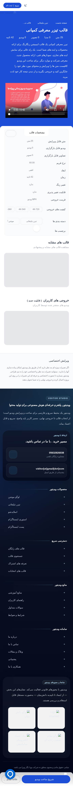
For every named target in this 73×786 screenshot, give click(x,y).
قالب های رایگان (16, 548)
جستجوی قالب (15, 556)
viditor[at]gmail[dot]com (50, 468)
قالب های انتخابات (17, 571)
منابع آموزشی (15, 592)
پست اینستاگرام (16, 526)
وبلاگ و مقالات (15, 651)
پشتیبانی (12, 659)
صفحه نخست (61, 23)
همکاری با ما (14, 666)
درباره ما (12, 636)
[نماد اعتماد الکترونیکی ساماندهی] (21, 742)
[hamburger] (66, 5)
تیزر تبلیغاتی (43, 23)
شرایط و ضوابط (16, 615)
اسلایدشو (12, 512)
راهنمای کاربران (16, 600)
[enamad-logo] (51, 718)
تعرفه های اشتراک (17, 563)
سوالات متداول (15, 607)
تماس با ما (13, 644)
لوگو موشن (14, 497)
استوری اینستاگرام (17, 519)
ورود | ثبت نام (12, 5)
